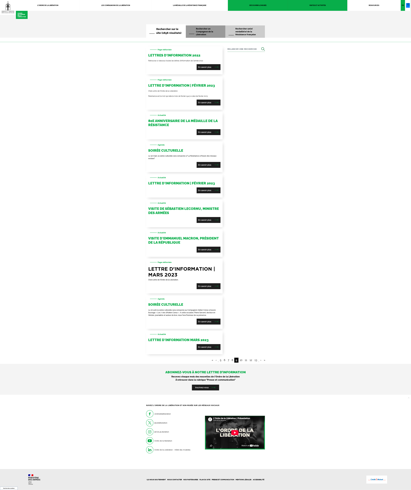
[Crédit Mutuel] (376, 479)
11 (246, 360)
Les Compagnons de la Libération (115, 5)
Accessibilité (258, 479)
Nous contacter (174, 479)
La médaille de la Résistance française (189, 5)
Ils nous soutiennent (156, 479)
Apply (260, 49)
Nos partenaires (190, 479)
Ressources (374, 5)
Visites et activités (317, 5)
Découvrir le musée (258, 5)
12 (251, 360)
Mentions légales (243, 479)
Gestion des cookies (9, 488)
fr (403, 5)
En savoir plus (205, 67)
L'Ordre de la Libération (47, 5)
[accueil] (14, 9)
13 (256, 360)
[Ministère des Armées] (34, 479)
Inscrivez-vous (202, 387)
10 (241, 360)
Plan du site (205, 479)
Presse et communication (223, 479)
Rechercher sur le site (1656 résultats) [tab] (168, 30)
